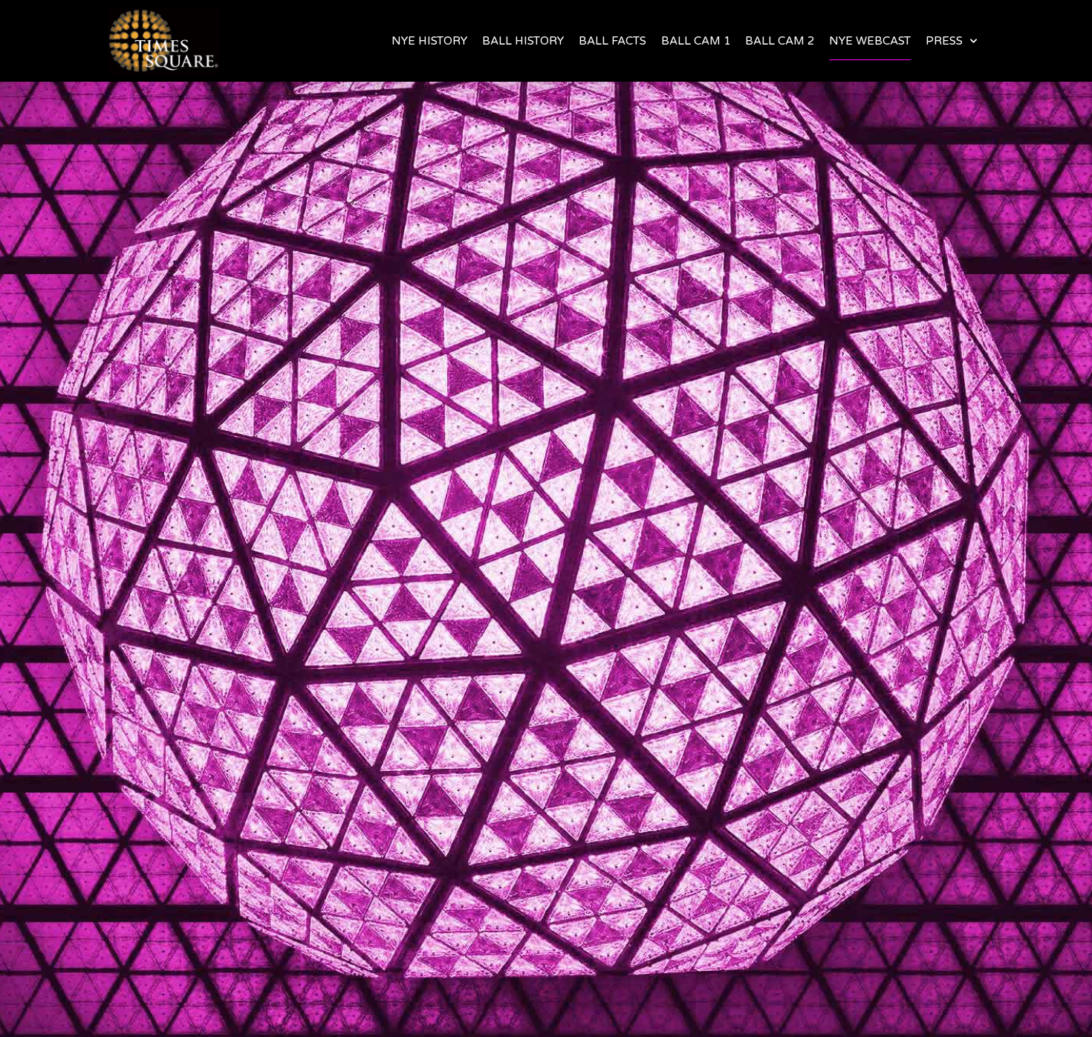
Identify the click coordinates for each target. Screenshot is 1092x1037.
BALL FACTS (612, 41)
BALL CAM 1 (695, 41)
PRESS (944, 41)
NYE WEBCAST (870, 41)
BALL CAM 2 (779, 41)
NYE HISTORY (429, 41)
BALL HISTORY (523, 41)
